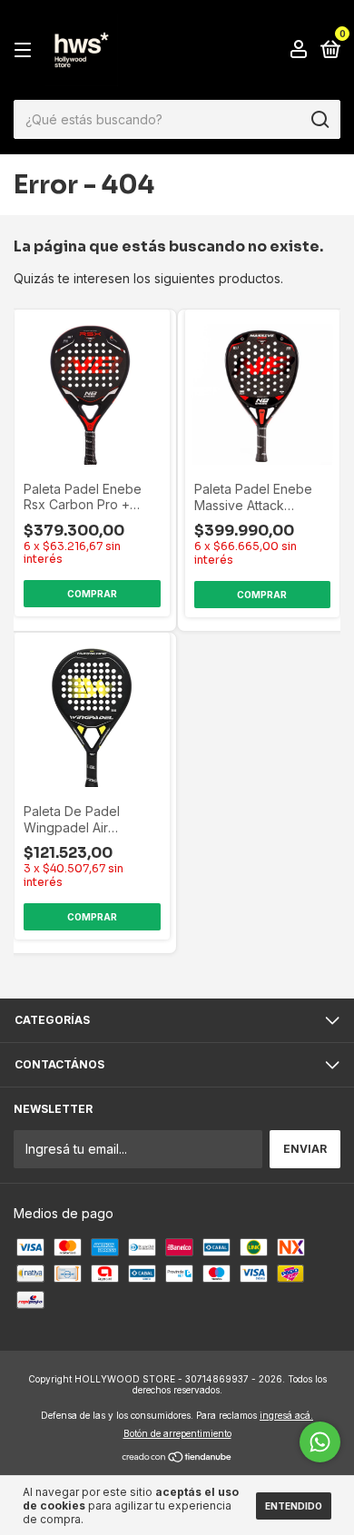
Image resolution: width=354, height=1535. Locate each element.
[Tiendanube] (177, 1458)
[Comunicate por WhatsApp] (320, 1442)
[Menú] (26, 50)
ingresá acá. (286, 1415)
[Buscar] (319, 119)
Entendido (293, 1506)
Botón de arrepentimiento (177, 1433)
